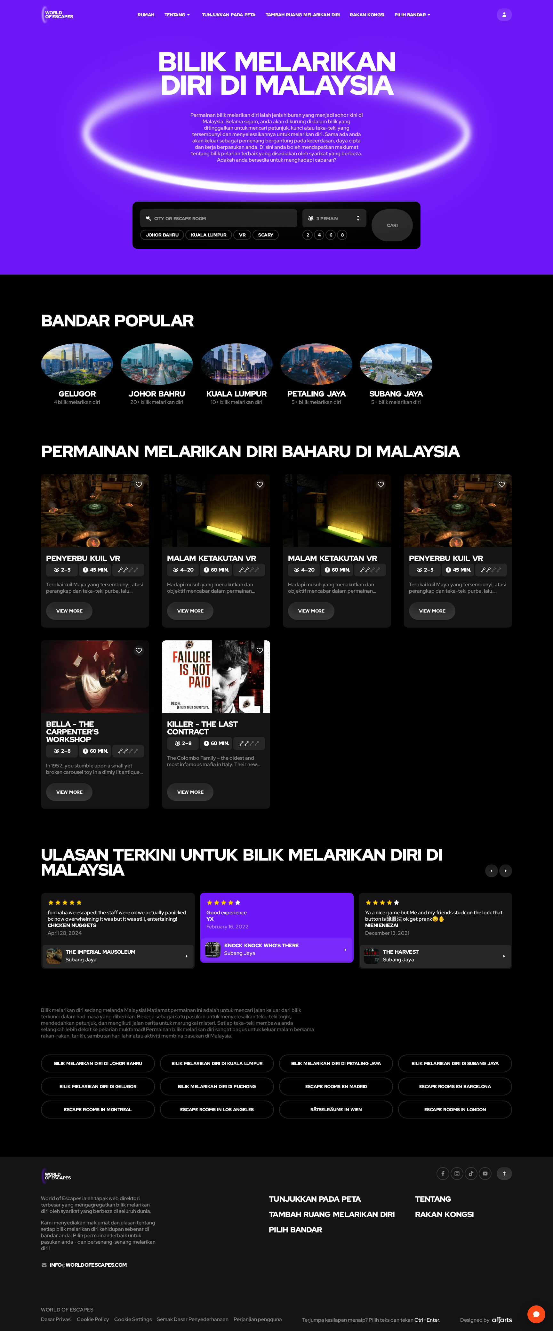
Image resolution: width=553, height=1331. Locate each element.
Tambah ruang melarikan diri (303, 14)
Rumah (146, 14)
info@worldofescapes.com (88, 1265)
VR (242, 235)
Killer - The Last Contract (202, 728)
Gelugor (77, 394)
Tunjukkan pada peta (229, 14)
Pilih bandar (410, 15)
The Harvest (401, 952)
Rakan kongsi (367, 14)
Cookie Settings (133, 1319)
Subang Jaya (396, 394)
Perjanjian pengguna (258, 1319)
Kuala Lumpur (208, 235)
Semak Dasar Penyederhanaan (192, 1319)
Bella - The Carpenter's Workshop (72, 731)
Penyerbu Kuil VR (83, 558)
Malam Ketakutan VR (211, 558)
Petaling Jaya (316, 394)
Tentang (174, 15)
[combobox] (218, 218)
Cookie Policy (93, 1319)
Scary (265, 235)
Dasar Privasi (56, 1319)
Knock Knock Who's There (261, 945)
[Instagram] (457, 1173)
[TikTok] (471, 1173)
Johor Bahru (162, 235)
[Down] (358, 219)
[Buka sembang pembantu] (536, 1314)
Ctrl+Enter (426, 1320)
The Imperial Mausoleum (100, 952)
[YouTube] (485, 1173)
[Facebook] (443, 1173)
